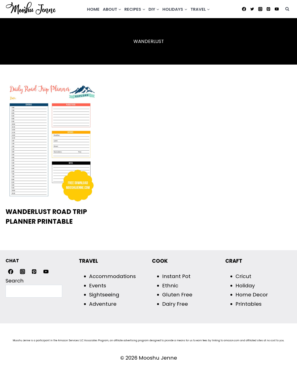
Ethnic (170, 285)
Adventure (102, 304)
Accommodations (112, 276)
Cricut (243, 276)
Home (93, 9)
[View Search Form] (287, 9)
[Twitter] (252, 9)
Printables (248, 304)
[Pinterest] (269, 9)
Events (97, 285)
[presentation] (50, 142)
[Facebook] (244, 9)
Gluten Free (177, 294)
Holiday (245, 285)
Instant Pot (176, 276)
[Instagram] (260, 9)
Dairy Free (175, 304)
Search (15, 280)
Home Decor (252, 294)
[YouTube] (277, 9)
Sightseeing (104, 294)
